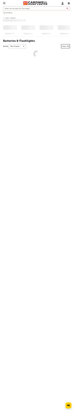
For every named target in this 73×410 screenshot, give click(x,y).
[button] (62, 3)
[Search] (67, 8)
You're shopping (7, 12)
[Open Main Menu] (4, 3)
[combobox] (17, 46)
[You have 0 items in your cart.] (69, 3)
